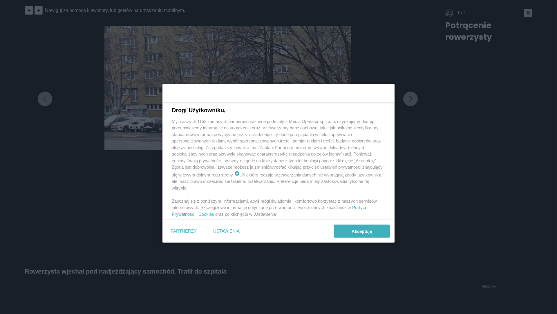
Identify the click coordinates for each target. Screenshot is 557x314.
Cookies (206, 213)
